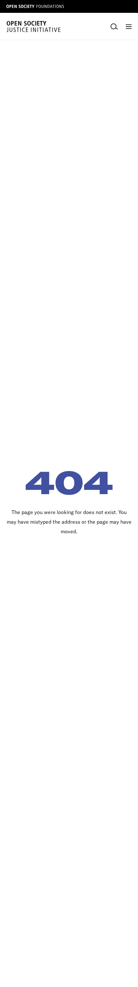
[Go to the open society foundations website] (35, 6)
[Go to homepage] (33, 26)
